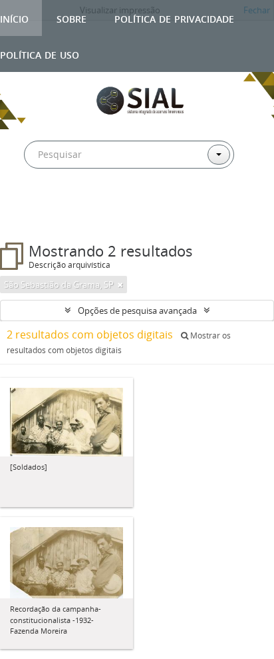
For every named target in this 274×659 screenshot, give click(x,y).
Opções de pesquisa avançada (137, 311)
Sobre (71, 18)
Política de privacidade (174, 18)
